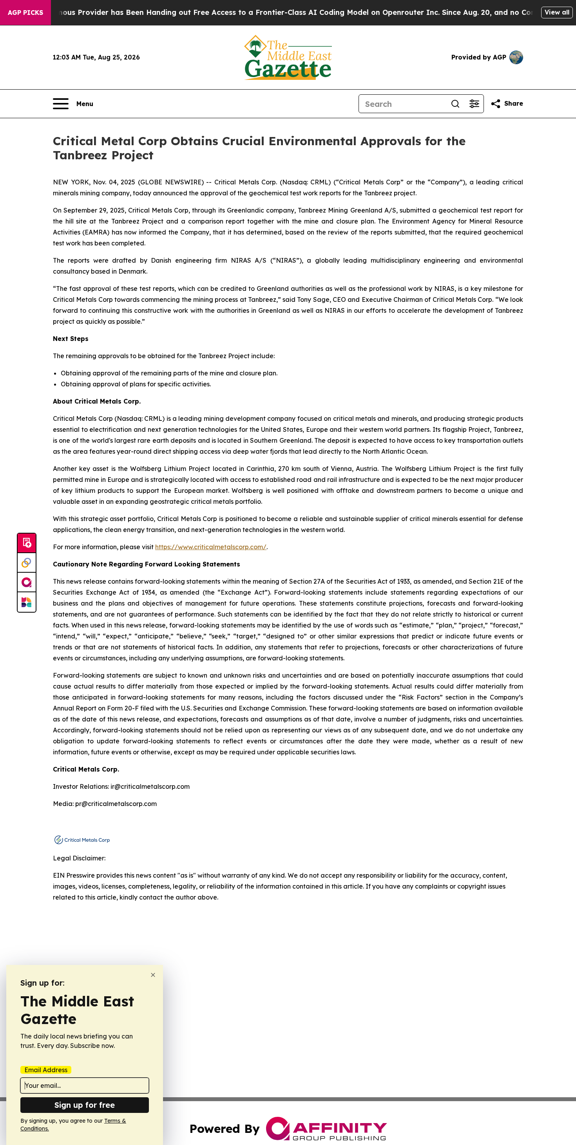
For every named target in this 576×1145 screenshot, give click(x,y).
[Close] (153, 975)
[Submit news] (27, 543)
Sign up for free (84, 1105)
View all (557, 12)
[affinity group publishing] (27, 582)
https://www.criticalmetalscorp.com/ (210, 547)
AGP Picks (25, 12)
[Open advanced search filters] (474, 104)
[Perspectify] (27, 563)
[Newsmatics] (27, 602)
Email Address (45, 1070)
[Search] (455, 104)
